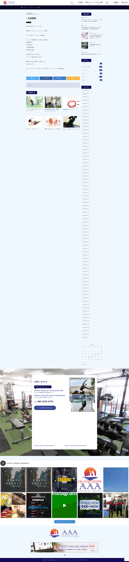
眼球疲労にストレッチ (68, 109)
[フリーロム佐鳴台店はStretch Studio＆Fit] (13, 479)
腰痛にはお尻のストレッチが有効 (52, 129)
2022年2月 (85, 268)
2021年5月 (85, 297)
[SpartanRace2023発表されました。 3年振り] (38, 505)
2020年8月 (85, 327)
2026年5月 (85, 100)
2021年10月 (85, 281)
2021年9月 (85, 284)
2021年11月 (85, 278)
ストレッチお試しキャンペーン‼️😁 (71, 129)
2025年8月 (85, 129)
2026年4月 (85, 103)
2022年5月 (85, 258)
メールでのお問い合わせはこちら (45, 408)
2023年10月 (85, 202)
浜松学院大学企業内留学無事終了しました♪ (91, 54)
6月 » (86, 364)
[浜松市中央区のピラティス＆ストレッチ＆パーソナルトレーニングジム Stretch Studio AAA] (64, 533)
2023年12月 (85, 195)
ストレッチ (29, 13)
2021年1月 (85, 311)
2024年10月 (85, 162)
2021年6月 (85, 294)
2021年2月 (85, 307)
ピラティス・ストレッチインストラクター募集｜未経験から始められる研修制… (91, 20)
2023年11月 (85, 199)
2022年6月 (85, 255)
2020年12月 (85, 314)
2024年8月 (85, 169)
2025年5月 (85, 139)
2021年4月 (85, 301)
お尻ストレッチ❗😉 (31, 129)
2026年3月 (85, 106)
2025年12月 (85, 116)
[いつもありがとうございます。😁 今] (13, 505)
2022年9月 (85, 245)
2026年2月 (85, 110)
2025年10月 (85, 123)
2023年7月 (85, 212)
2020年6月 (85, 334)
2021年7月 (85, 291)
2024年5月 (85, 179)
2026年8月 (85, 90)
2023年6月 (85, 215)
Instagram (64, 555)
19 (92, 356)
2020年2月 (85, 337)
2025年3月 (85, 146)
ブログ (25, 7)
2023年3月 (85, 225)
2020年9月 (85, 324)
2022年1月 (85, 271)
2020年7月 (85, 330)
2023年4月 (85, 222)
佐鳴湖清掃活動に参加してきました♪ (96, 45)
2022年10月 (85, 241)
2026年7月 (85, 93)
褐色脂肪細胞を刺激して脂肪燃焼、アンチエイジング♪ (52, 110)
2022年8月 (85, 248)
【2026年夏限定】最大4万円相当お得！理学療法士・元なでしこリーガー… (96, 37)
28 (98, 359)
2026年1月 (85, 113)
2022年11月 (85, 238)
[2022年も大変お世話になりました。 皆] (90, 505)
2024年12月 (85, 156)
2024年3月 (85, 185)
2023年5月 (85, 218)
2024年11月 (85, 159)
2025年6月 (85, 136)
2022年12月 (85, 235)
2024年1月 (85, 192)
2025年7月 (85, 133)
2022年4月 (85, 261)
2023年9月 (85, 205)
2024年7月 (85, 172)
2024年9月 (85, 166)
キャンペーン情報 (91, 66)
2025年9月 (85, 126)
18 (88, 356)
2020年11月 (85, 317)
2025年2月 (85, 149)
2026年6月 (85, 96)
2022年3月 (85, 264)
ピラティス (91, 73)
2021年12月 (85, 274)
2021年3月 (85, 304)
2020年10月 (85, 320)
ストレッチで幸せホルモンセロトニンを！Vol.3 (34, 110)
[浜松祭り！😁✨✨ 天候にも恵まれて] (115, 479)
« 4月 (82, 364)
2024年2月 (85, 189)
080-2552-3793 (43, 401)
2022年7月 (85, 251)
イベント (91, 63)
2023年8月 (85, 208)
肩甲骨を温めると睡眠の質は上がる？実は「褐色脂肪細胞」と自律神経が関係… (91, 28)
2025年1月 (85, 152)
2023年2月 (85, 228)
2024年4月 (85, 182)
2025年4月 (85, 143)
